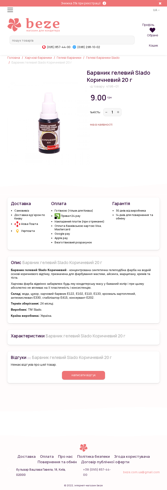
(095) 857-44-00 (58, 47)
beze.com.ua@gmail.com (141, 472)
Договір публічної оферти (105, 462)
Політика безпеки (93, 456)
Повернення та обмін (57, 462)
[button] (156, 10)
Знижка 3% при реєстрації (80, 3)
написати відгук (84, 375)
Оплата (47, 456)
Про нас (65, 456)
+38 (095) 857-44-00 (97, 472)
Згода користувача (132, 456)
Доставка (26, 456)
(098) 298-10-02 (88, 47)
